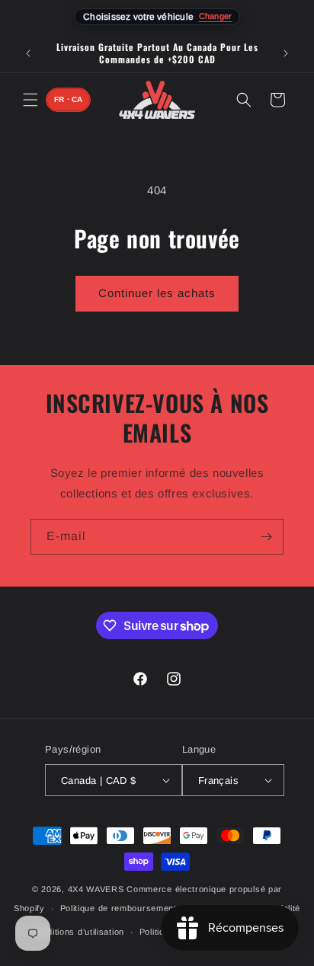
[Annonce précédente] (28, 53)
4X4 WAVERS (96, 889)
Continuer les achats (157, 292)
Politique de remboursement (118, 908)
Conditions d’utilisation (77, 931)
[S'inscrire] (266, 537)
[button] (30, 100)
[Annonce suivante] (286, 53)
